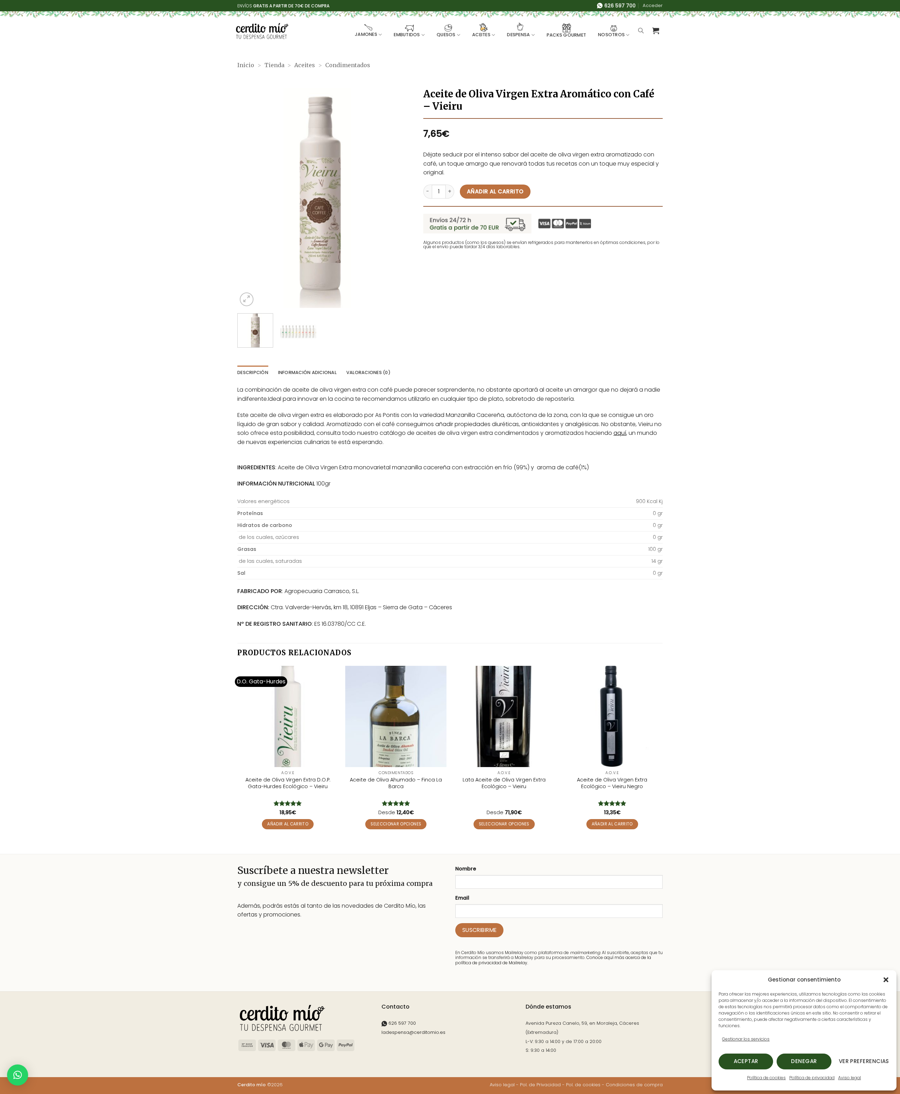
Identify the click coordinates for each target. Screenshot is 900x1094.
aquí (619, 433)
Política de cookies (766, 1078)
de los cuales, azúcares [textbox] (268, 537)
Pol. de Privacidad (540, 1084)
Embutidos (407, 35)
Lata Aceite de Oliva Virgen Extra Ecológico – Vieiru (504, 783)
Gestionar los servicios (746, 1039)
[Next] (390, 198)
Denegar (804, 1061)
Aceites (481, 35)
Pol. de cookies (583, 1084)
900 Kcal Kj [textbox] (649, 501)
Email (462, 897)
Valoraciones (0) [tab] (368, 372)
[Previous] (249, 198)
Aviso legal (849, 1078)
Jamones (366, 34)
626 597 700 (401, 1023)
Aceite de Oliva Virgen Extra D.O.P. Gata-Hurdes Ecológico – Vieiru (287, 783)
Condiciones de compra (634, 1084)
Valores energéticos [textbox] (263, 501)
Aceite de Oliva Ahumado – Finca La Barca (396, 783)
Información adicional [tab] (307, 372)
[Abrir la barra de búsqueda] (641, 30)
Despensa (518, 35)
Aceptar (746, 1061)
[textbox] (385, 514)
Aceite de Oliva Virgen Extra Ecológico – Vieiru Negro (612, 783)
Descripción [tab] (252, 372)
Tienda (274, 65)
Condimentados (347, 65)
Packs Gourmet (566, 35)
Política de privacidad (812, 1078)
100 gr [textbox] (655, 549)
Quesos (446, 35)
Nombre (465, 868)
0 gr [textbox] (658, 513)
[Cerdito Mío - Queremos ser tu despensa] (262, 30)
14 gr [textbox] (657, 561)
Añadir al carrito (495, 191)
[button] (885, 979)
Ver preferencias (864, 1061)
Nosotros (611, 35)
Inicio (245, 65)
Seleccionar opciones (396, 824)
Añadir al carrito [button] (287, 824)
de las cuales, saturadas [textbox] (269, 561)
